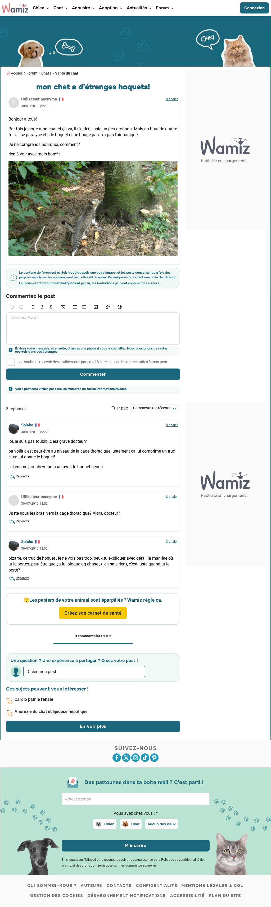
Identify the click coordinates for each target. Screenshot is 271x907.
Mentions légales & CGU (212, 885)
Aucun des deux (161, 824)
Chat (135, 824)
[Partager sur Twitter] (126, 757)
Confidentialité (156, 885)
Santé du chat (66, 73)
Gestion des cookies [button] (56, 895)
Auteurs (91, 885)
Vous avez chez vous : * (136, 813)
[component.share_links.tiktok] (145, 757)
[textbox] (93, 328)
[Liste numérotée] (84, 307)
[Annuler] (12, 307)
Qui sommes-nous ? (52, 885)
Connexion (254, 8)
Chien (109, 824)
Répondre (22, 476)
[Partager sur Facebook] (116, 757)
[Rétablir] (21, 307)
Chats (46, 73)
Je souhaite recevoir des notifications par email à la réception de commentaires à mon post (93, 362)
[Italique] (42, 307)
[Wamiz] (15, 8)
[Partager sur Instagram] (135, 757)
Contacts (119, 885)
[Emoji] (119, 307)
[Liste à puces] (75, 307)
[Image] (96, 307)
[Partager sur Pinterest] (154, 757)
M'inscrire (135, 845)
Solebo (27, 425)
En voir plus (93, 726)
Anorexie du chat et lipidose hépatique (51, 711)
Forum (31, 73)
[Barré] (51, 307)
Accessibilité (187, 895)
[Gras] (33, 307)
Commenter (93, 374)
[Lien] (107, 307)
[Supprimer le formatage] (63, 307)
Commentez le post (30, 296)
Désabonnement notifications (126, 895)
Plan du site (225, 895)
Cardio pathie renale (34, 699)
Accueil (16, 73)
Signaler (172, 99)
